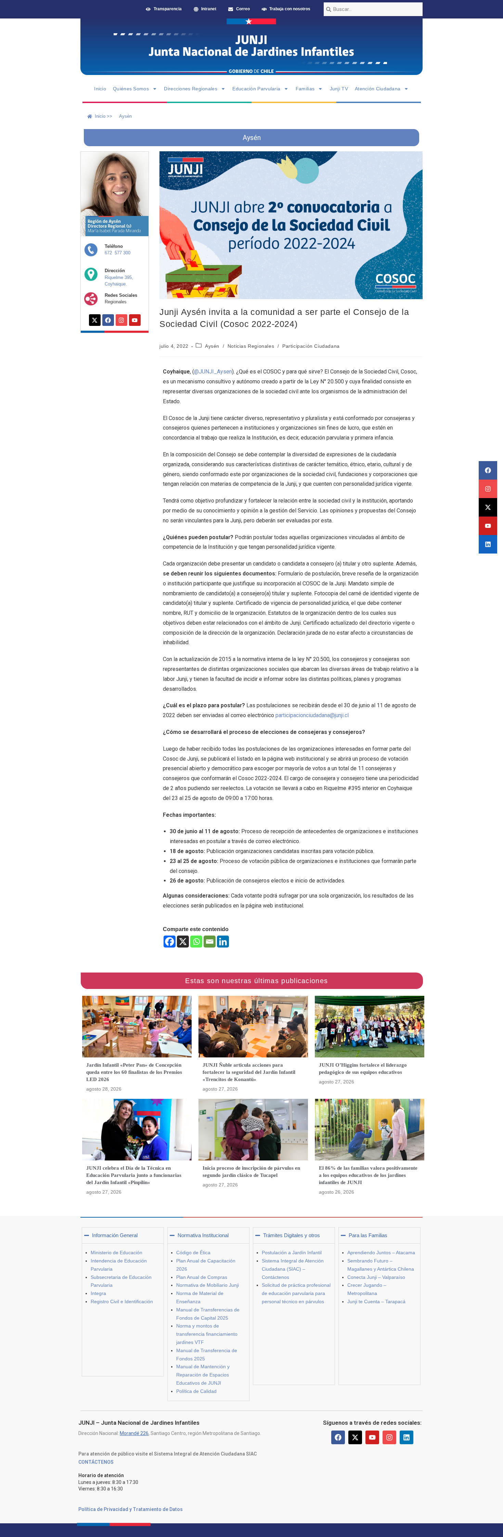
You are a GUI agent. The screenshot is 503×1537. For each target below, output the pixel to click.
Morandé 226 (134, 1433)
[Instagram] (488, 489)
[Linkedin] (488, 544)
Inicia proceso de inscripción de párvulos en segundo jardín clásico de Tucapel (251, 1171)
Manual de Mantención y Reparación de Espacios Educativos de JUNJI (203, 1375)
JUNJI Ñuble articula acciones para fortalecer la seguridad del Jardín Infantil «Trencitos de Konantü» (249, 1072)
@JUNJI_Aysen (213, 371)
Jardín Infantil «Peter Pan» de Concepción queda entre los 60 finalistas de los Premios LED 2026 (134, 1072)
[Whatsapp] (196, 942)
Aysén (212, 346)
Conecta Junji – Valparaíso (376, 1277)
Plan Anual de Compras (201, 1277)
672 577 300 (117, 252)
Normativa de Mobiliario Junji (207, 1285)
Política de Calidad (196, 1391)
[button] (123, 1235)
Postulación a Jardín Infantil (292, 1252)
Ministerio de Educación (116, 1252)
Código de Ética (193, 1252)
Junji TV (339, 88)
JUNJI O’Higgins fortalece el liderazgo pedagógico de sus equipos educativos (363, 1068)
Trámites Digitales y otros (291, 1235)
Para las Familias (368, 1235)
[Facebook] (488, 470)
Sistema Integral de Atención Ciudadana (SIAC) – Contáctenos (293, 1269)
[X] (183, 942)
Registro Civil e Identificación (122, 1301)
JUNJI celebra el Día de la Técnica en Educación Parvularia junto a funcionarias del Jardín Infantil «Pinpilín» (133, 1175)
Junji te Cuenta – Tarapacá (376, 1301)
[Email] (210, 942)
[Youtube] (488, 526)
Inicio (100, 88)
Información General (115, 1235)
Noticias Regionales (251, 346)
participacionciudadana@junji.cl (312, 715)
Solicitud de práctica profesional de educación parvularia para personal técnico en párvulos (296, 1293)
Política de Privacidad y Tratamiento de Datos (130, 1509)
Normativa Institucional (203, 1235)
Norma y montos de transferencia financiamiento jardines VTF (206, 1334)
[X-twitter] (488, 507)
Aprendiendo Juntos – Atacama (381, 1252)
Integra (98, 1293)
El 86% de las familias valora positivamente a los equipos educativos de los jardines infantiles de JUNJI (368, 1175)
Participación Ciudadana (311, 346)
